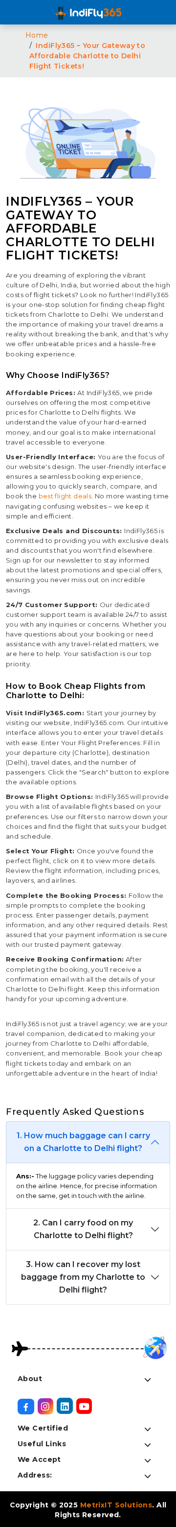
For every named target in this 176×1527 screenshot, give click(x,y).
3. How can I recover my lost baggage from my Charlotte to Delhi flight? (83, 1277)
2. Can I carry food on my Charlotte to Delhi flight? (83, 1229)
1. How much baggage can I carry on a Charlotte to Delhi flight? (83, 1142)
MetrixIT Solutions (116, 1505)
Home (36, 35)
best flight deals (65, 496)
